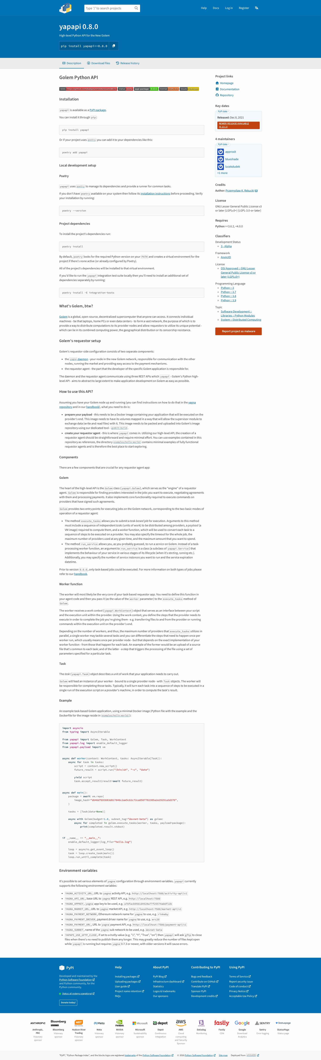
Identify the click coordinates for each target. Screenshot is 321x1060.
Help (204, 8)
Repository (227, 95)
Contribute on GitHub (203, 982)
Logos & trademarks (164, 991)
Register (244, 8)
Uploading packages (126, 982)
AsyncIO (226, 257)
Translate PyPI (199, 986)
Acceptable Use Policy (241, 996)
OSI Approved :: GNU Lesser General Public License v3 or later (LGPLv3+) (238, 272)
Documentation (229, 89)
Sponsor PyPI (198, 991)
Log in (229, 8)
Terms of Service (238, 977)
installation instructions (155, 194)
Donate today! (68, 1002)
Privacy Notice (237, 991)
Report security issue (241, 982)
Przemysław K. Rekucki (240, 191)
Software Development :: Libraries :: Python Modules (238, 313)
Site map (223, 1055)
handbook (92, 407)
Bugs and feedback (201, 977)
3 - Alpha (226, 246)
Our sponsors (160, 996)
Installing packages (126, 977)
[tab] (71, 63)
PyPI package (98, 110)
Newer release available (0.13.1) (234, 125)
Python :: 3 (227, 288)
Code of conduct (238, 986)
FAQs (118, 996)
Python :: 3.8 (228, 296)
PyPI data (222, 111)
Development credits (203, 996)
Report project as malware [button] (238, 331)
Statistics (158, 986)
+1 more (222, 173)
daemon (79, 359)
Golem (63, 317)
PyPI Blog (158, 977)
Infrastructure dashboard (167, 982)
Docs (216, 8)
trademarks (130, 1055)
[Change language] (257, 8)
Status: (77, 993)
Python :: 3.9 (228, 300)
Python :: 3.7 (228, 292)
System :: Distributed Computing (241, 320)
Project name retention (128, 991)
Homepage (227, 83)
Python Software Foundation (75, 980)
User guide (121, 986)
